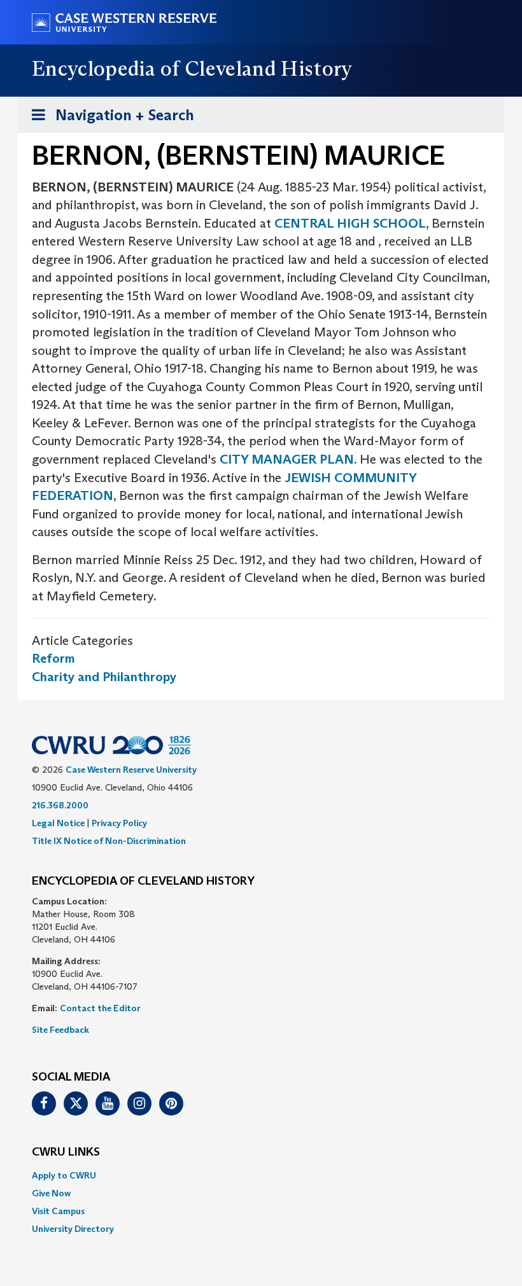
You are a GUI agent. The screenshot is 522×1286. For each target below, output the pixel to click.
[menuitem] (261, 1175)
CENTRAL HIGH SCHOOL (350, 223)
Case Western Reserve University (131, 769)
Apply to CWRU (64, 1175)
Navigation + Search (109, 119)
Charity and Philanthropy (104, 676)
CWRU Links (66, 1152)
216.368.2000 (60, 805)
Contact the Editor (100, 1008)
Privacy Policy (119, 823)
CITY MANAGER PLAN (287, 459)
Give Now (51, 1193)
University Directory (73, 1228)
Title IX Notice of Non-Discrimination (109, 841)
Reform (53, 658)
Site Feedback (60, 1029)
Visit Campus (58, 1211)
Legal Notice (58, 823)
